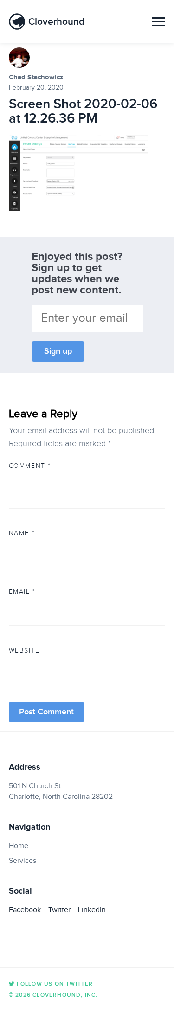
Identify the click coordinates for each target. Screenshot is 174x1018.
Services (22, 860)
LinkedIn (92, 910)
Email (22, 591)
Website (24, 650)
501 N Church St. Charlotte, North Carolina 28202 (61, 791)
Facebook (25, 910)
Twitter (59, 910)
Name (22, 533)
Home (18, 846)
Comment (30, 465)
